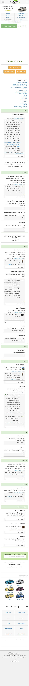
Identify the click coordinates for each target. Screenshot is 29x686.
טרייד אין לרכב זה (15, 67)
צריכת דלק (24, 101)
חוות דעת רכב (14, 1)
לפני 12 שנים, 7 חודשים (18, 118)
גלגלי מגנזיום (24, 96)
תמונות (8, 17)
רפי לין (10, 152)
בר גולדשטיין (9, 318)
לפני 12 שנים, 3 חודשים (18, 184)
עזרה (25, 658)
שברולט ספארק (9, 592)
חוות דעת (8, 13)
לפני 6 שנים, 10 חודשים (18, 258)
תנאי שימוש (17, 658)
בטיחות (21, 15)
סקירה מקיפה (21, 13)
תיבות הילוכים (23, 103)
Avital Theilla (11, 530)
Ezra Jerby (10, 264)
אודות (9, 655)
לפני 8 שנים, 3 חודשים (19, 492)
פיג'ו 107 (20, 592)
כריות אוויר (24, 89)
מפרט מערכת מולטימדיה (21, 92)
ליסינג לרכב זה (9, 72)
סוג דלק (25, 104)
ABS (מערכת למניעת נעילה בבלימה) (18, 87)
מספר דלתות (24, 98)
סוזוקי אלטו (9, 585)
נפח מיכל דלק (24, 108)
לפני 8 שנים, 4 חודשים (19, 278)
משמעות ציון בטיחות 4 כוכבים (20, 84)
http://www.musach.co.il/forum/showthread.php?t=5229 (12, 144)
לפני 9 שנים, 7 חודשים (19, 530)
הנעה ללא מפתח (23, 93)
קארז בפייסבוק (22, 655)
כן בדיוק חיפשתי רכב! (17, 166)
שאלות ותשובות (8, 20)
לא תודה (8, 166)
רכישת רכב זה (21, 72)
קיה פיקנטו (19, 585)
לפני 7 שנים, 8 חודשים (19, 516)
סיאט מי (9, 599)
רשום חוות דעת (9, 639)
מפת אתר (13, 660)
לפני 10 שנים (20, 371)
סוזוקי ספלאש (20, 599)
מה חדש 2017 (8, 634)
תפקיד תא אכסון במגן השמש (20, 106)
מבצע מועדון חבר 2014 (21, 82)
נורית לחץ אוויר (23, 100)
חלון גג (25, 95)
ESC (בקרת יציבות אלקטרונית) (20, 85)
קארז (23, 194)
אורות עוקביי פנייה (23, 90)
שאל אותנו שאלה (19, 639)
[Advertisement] (14, 44)
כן (16, 240)
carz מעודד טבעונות (10, 658)
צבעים (21, 20)
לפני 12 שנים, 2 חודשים (18, 542)
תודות (22, 658)
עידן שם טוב (9, 192)
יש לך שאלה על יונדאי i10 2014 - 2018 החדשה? (15, 554)
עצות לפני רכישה (14, 22)
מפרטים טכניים (21, 17)
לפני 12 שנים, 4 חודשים (18, 392)
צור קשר (5, 655)
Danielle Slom (14, 371)
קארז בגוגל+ (14, 655)
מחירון (7, 15)
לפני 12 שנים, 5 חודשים (18, 312)
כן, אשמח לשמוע (17, 567)
